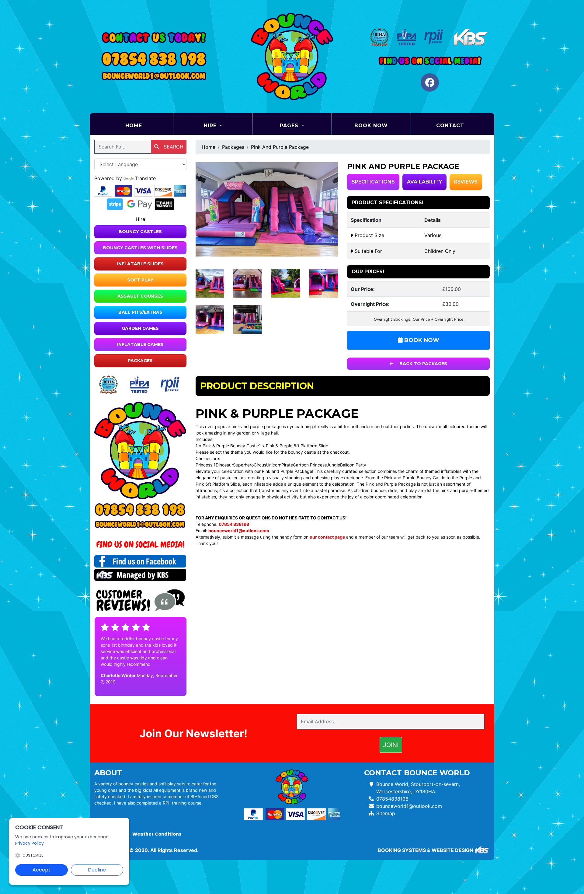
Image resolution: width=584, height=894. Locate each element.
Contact (450, 125)
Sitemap (385, 813)
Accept (41, 869)
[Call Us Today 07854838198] (140, 510)
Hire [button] (211, 125)
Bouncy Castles (140, 231)
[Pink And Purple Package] (267, 209)
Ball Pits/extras (140, 312)
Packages (140, 360)
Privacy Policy (29, 843)
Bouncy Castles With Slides (140, 247)
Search (172, 147)
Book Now (371, 125)
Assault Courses (140, 296)
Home (148, 125)
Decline (97, 869)
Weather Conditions (157, 834)
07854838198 (392, 799)
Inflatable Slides (140, 264)
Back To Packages (422, 363)
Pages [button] (290, 125)
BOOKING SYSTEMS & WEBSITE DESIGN (425, 850)
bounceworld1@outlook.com (409, 806)
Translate (145, 178)
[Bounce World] (292, 56)
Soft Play (140, 280)
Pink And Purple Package (280, 147)
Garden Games (140, 328)
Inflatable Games (140, 344)
